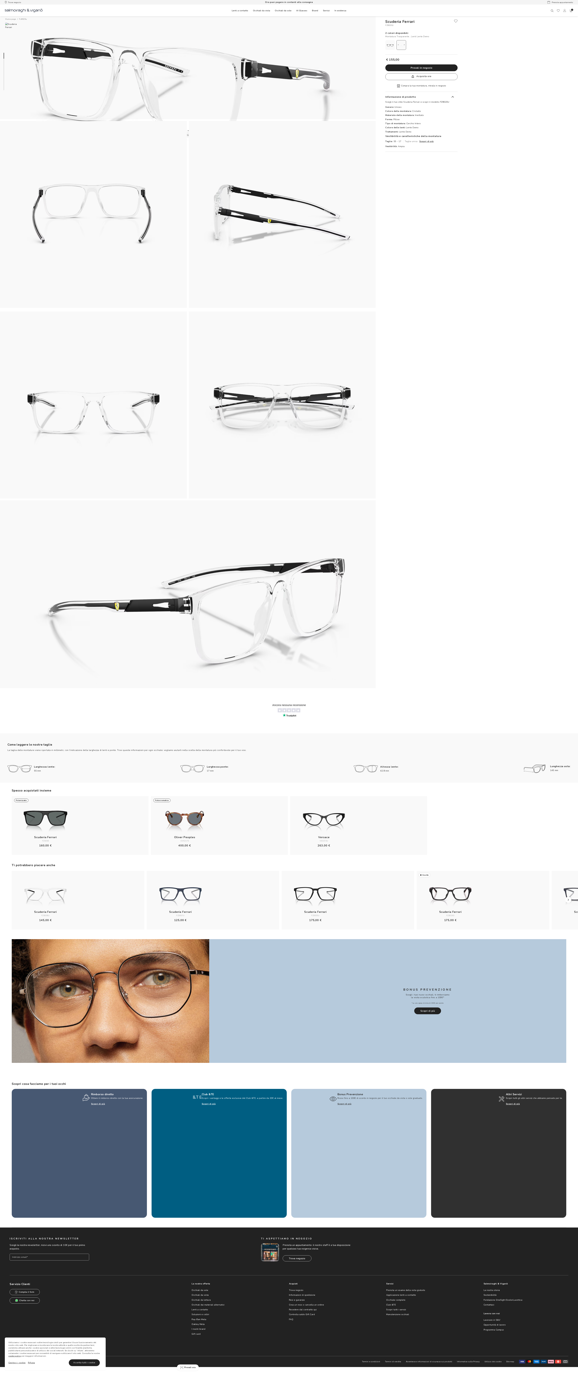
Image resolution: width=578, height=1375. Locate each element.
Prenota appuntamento (562, 2)
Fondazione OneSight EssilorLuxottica (503, 1300)
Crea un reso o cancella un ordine (306, 1304)
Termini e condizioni (371, 1361)
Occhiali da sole (200, 1290)
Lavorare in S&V (492, 1320)
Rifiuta (31, 1362)
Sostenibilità (490, 1295)
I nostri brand (198, 1329)
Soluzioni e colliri (200, 1314)
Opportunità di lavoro (495, 1324)
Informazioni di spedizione (302, 1295)
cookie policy (14, 1356)
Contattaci (489, 1304)
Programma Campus (494, 1329)
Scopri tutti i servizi (396, 1309)
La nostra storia (492, 1290)
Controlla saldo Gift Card (302, 1314)
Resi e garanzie (297, 1300)
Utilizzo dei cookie (493, 1361)
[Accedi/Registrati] (564, 10)
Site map (510, 1361)
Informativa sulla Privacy (468, 1361)
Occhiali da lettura (201, 1300)
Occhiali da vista (200, 1295)
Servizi (326, 10)
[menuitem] (240, 11)
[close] (456, 21)
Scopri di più (426, 141)
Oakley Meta (198, 1324)
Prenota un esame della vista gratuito (405, 1290)
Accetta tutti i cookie (84, 1362)
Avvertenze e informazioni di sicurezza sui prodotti (429, 1361)
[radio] (390, 45)
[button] (571, 10)
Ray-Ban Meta (199, 1319)
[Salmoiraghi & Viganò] (23, 10)
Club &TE (391, 1304)
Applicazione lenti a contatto (401, 1295)
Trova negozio (14, 2)
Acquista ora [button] (423, 76)
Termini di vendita (393, 1361)
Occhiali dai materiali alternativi (208, 1304)
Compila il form (26, 1292)
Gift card (196, 1334)
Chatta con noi (26, 1300)
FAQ (291, 1319)
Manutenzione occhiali (397, 1314)
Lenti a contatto (200, 1309)
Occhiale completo (396, 1300)
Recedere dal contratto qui (303, 1309)
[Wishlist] (558, 11)
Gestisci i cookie (17, 1362)
